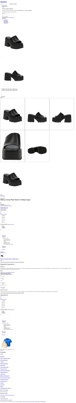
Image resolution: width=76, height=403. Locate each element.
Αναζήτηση (3, 96)
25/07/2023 (3, 236)
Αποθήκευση (4, 18)
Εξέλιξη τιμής (2, 204)
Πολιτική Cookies (31, 401)
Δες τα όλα (3, 249)
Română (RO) (6, 21)
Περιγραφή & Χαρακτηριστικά (5, 205)
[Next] (1, 336)
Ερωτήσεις (1, 251)
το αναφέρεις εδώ (55, 291)
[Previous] (0, 336)
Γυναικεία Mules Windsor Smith (9, 272)
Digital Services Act (43, 401)
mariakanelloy (4, 235)
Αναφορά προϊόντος (3, 252)
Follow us (4, 395)
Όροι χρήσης (20, 401)
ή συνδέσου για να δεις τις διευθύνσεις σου (8, 17)
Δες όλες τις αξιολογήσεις (4, 224)
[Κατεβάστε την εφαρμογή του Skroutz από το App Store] (2, 398)
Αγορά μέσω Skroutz (4, 363)
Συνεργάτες (2, 356)
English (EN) (6, 20)
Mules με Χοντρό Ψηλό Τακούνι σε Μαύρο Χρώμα (9, 258)
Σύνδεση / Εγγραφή (5, 6)
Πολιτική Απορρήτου (26, 401)
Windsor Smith (2, 272)
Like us (1, 395)
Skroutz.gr (3, 2)
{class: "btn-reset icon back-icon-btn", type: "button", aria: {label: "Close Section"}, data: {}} (12, 262)
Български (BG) (6, 22)
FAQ (17, 401)
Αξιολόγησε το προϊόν (11, 224)
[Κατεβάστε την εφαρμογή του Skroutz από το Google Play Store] (6, 398)
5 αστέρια (3, 215)
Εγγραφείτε (7, 395)
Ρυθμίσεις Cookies (37, 401)
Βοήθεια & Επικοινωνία (4, 375)
